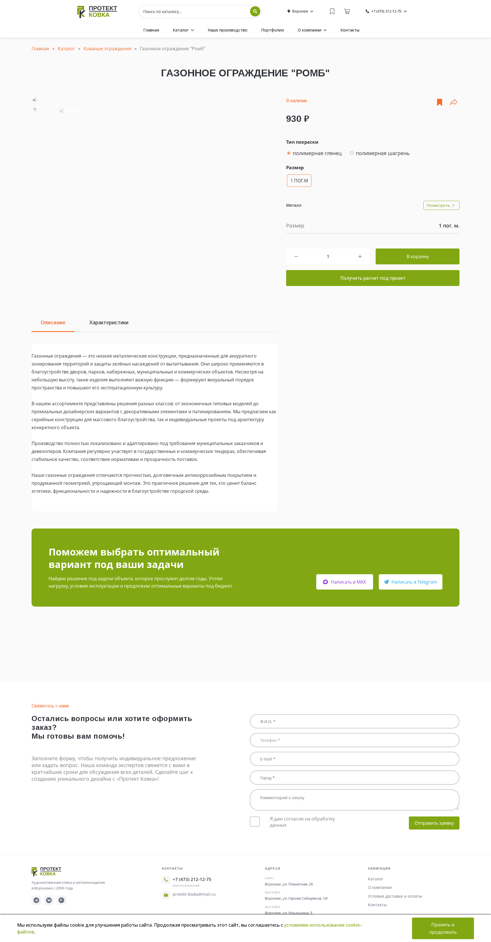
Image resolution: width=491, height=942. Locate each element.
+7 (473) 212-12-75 (192, 879)
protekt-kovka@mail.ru (194, 894)
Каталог (375, 879)
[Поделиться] (453, 102)
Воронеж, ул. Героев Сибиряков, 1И (296, 898)
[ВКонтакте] (49, 900)
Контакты (377, 904)
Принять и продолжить (443, 928)
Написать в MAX (348, 582)
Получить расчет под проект (372, 278)
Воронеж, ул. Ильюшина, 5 (288, 912)
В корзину (418, 256)
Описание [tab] (53, 322)
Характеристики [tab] (108, 322)
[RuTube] (61, 900)
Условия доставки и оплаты (395, 896)
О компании (380, 887)
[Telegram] (36, 900)
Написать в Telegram (414, 582)
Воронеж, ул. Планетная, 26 (289, 884)
